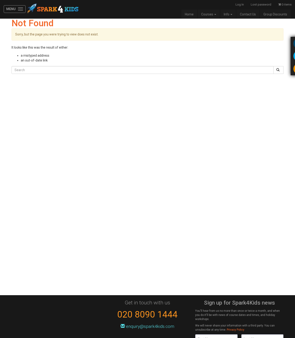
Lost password (261, 4)
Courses (207, 14)
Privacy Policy (235, 329)
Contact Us (248, 14)
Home (189, 14)
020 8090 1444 (147, 314)
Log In (240, 4)
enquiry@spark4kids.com (149, 326)
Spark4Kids (52, 9)
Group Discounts (275, 14)
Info (227, 14)
